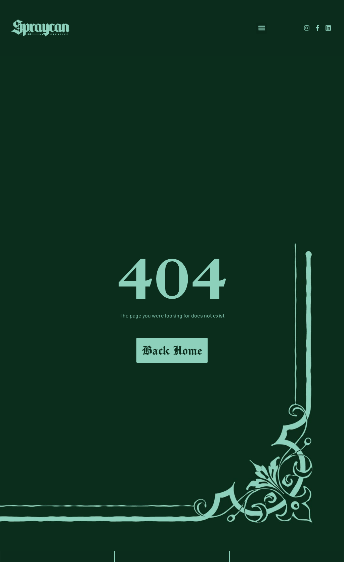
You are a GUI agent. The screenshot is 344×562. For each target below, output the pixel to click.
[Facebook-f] (317, 28)
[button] (261, 28)
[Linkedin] (328, 28)
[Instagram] (306, 28)
